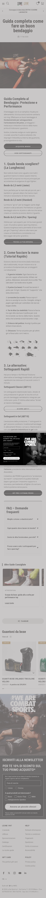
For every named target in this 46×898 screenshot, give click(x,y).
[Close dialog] (45, 434)
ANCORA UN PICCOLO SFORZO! (11, 458)
